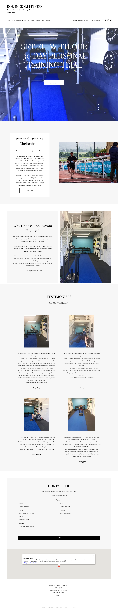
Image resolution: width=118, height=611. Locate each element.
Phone (21, 510)
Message (21, 523)
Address (62, 510)
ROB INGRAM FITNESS (25, 6)
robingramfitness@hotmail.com (81, 20)
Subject (21, 516)
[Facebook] (105, 20)
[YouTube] (111, 20)
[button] (34, 270)
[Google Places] (103, 20)
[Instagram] (108, 20)
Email (61, 503)
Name (21, 503)
